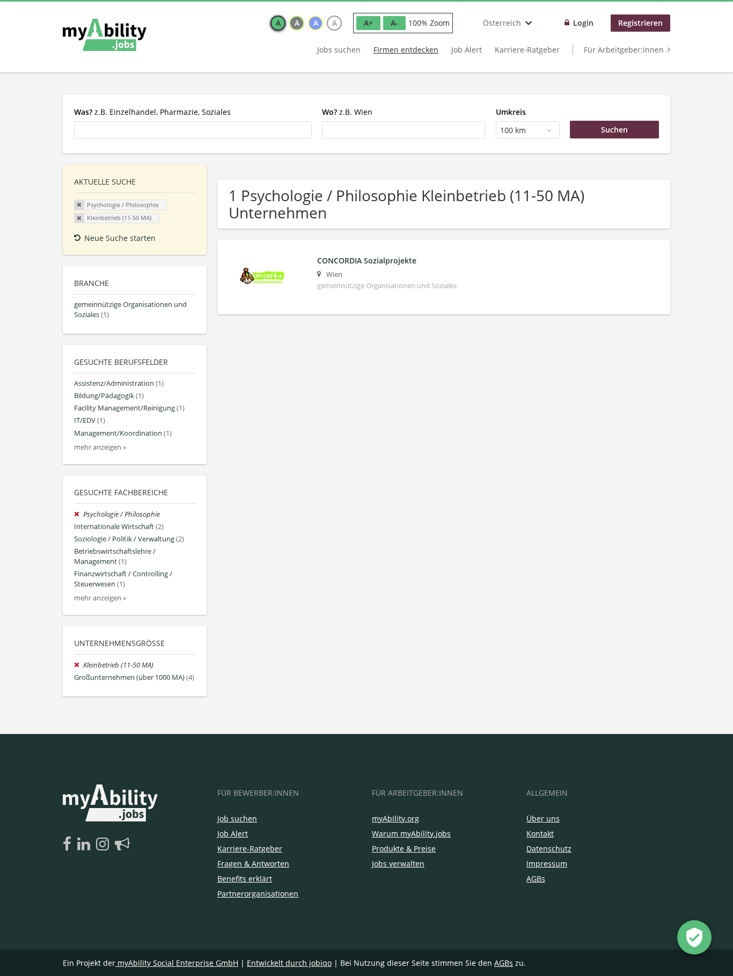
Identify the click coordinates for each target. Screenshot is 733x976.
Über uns (543, 818)
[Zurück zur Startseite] (104, 35)
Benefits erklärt (244, 879)
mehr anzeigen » (100, 447)
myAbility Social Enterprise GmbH (178, 963)
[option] (277, 23)
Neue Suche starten (120, 238)
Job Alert (466, 50)
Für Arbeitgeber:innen (624, 50)
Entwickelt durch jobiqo (289, 963)
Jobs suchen (339, 50)
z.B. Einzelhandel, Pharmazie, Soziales (152, 112)
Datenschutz (548, 848)
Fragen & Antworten (253, 863)
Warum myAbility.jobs (411, 833)
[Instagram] (104, 844)
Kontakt (540, 833)
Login (583, 23)
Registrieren (640, 23)
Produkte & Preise (404, 848)
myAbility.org (395, 818)
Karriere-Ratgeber (527, 50)
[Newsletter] (122, 844)
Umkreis (511, 112)
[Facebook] (69, 844)
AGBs (535, 879)
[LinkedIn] (85, 844)
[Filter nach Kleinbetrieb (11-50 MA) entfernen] (78, 665)
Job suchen (237, 818)
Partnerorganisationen (257, 894)
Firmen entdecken (405, 50)
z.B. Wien (347, 112)
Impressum (546, 863)
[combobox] (193, 129)
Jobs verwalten (398, 863)
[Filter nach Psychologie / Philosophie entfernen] (78, 514)
